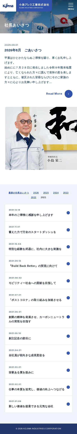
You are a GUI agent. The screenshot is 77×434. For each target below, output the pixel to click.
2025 (46, 193)
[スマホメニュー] (71, 5)
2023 (66, 193)
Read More (54, 93)
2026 (36, 193)
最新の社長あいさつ (19, 193)
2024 (56, 193)
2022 (33, 197)
